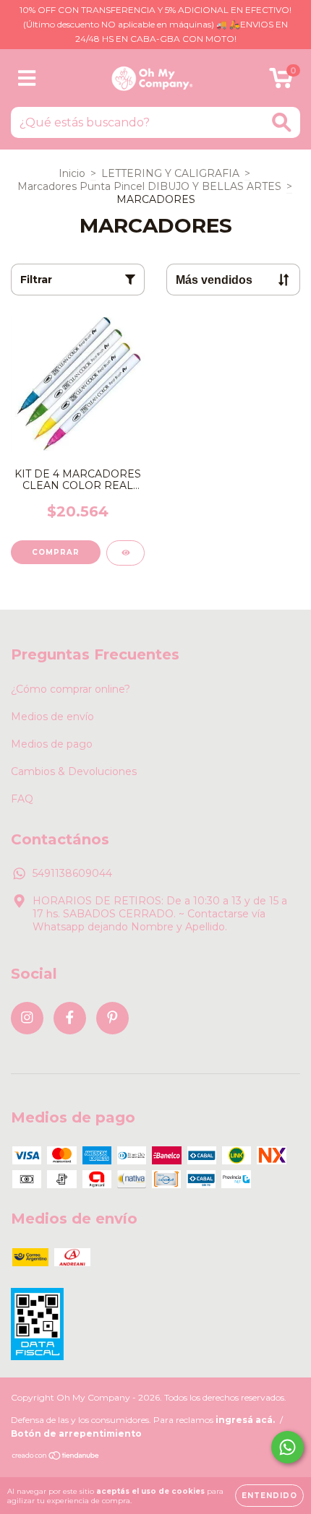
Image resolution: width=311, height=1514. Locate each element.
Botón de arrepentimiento (76, 1433)
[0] (281, 81)
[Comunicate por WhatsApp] (287, 1447)
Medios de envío (52, 716)
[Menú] (27, 78)
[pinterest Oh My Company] (112, 1018)
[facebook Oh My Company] (70, 1018)
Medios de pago (52, 743)
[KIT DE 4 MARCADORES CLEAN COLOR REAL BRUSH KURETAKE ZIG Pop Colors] (125, 553)
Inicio (72, 173)
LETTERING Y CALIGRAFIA (170, 173)
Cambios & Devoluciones (74, 771)
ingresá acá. (245, 1419)
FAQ (22, 798)
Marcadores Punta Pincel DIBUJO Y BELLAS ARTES (149, 186)
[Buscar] (282, 122)
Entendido (269, 1495)
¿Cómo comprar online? (70, 689)
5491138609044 (72, 873)
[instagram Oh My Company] (27, 1018)
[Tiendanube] (56, 1457)
